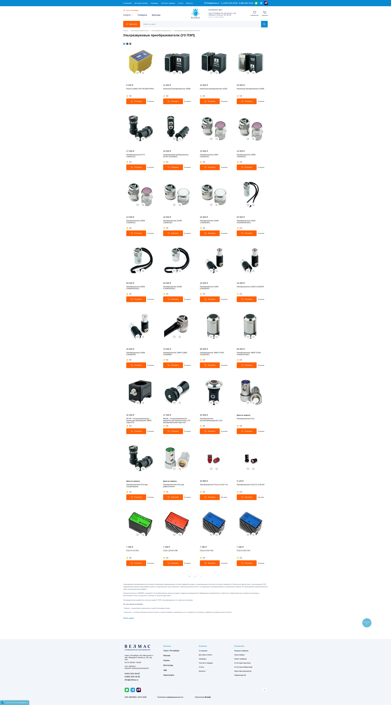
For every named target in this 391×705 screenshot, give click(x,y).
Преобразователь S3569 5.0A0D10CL (135, 221)
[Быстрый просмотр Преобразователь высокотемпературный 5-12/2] (216, 403)
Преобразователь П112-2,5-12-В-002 (250, 484)
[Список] (127, 44)
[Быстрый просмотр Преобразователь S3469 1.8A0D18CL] (179, 205)
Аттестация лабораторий (243, 667)
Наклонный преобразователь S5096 (177, 89)
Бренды (156, 15)
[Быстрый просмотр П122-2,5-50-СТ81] (253, 535)
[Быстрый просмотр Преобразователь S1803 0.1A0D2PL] (253, 271)
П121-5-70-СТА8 (132, 550)
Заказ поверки (239, 655)
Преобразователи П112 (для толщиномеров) (137, 485)
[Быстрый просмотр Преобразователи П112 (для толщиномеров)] (143, 469)
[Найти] (264, 24)
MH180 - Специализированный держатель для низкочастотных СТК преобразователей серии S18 (176, 420)
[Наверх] (264, 689)
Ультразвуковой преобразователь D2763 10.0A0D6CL (176, 156)
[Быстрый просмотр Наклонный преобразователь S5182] (216, 73)
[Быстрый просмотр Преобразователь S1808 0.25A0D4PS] (143, 337)
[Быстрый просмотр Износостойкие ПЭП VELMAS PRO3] (143, 73)
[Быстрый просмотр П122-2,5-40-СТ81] (216, 535)
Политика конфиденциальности (170, 697)
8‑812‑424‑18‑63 (230, 3)
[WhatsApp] (256, 3)
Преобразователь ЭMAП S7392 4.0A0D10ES (212, 353)
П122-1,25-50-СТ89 (170, 550)
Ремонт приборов (240, 659)
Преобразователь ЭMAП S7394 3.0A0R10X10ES (249, 353)
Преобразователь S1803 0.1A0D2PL (250, 287)
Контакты (189, 3)
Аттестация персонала (242, 663)
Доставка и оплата (141, 3)
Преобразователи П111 (245, 418)
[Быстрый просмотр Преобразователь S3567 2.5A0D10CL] (216, 139)
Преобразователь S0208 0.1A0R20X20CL (172, 287)
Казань (166, 660)
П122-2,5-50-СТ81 (243, 550)
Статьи (180, 3)
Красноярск (168, 675)
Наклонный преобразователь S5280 (250, 89)
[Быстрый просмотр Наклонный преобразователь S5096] (179, 73)
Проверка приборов (241, 651)
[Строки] (130, 44)
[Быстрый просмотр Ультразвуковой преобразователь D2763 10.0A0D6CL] (179, 139)
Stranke (208, 697)
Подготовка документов (242, 671)
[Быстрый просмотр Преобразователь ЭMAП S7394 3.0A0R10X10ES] (253, 337)
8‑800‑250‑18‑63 (246, 3)
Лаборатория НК (240, 675)
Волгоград (168, 665)
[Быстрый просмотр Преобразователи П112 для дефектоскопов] (179, 469)
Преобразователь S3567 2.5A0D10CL (209, 156)
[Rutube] (266, 3)
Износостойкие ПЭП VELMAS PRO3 (140, 89)
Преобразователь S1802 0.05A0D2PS (209, 287)
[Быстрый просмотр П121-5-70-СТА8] (143, 535)
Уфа (165, 670)
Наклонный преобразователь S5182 (213, 89)
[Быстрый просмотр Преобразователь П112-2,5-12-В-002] (253, 469)
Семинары (154, 3)
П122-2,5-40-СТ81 (206, 550)
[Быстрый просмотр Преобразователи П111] (253, 403)
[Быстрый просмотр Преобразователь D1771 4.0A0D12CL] (143, 139)
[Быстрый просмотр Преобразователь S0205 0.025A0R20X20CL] (253, 205)
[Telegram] (261, 3)
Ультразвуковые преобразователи (161, 30)
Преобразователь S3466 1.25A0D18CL (209, 221)
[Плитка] (124, 44)
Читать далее (128, 618)
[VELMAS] (195, 13)
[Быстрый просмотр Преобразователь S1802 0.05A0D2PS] (216, 271)
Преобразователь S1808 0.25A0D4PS (135, 353)
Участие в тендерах (168, 3)
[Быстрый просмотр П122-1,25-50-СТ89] (179, 535)
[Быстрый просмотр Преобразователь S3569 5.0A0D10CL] (143, 205)
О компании (127, 3)
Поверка (142, 15)
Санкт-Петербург (171, 651)
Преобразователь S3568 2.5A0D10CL (246, 156)
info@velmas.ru (213, 3)
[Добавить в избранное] (137, 73)
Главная (125, 30)
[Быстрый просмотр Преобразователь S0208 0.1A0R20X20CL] (179, 271)
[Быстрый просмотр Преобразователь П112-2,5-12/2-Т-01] (216, 469)
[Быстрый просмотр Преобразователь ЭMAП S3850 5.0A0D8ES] (179, 337)
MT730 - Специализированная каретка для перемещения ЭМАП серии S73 (139, 420)
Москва (166, 655)
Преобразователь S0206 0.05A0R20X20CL (135, 287)
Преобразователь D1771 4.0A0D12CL (135, 156)
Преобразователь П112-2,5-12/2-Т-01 (214, 484)
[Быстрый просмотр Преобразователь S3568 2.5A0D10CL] (253, 139)
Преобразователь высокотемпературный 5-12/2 (211, 419)
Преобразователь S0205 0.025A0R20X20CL (246, 221)
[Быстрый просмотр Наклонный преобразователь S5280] (253, 73)
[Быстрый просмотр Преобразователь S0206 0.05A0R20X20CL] (143, 271)
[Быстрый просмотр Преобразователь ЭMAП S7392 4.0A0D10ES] (216, 337)
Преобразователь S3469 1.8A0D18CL (172, 221)
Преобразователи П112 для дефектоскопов (173, 485)
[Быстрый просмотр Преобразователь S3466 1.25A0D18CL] (216, 205)
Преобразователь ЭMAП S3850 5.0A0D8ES (175, 353)
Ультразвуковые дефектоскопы (140, 30)
